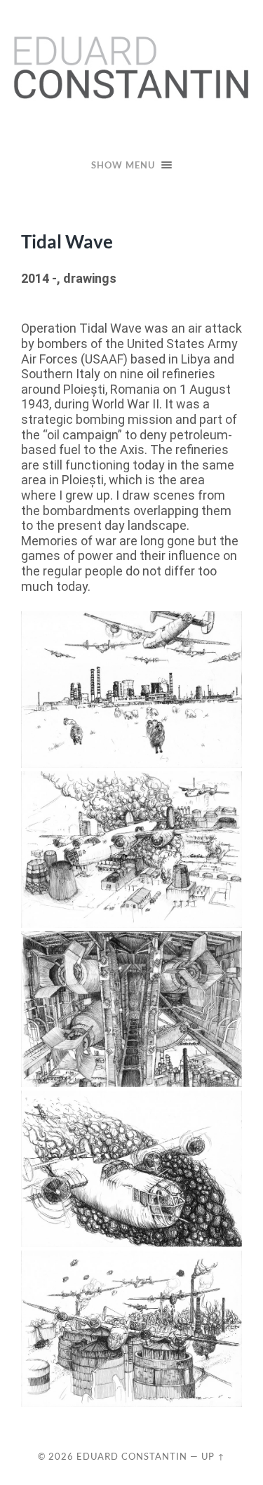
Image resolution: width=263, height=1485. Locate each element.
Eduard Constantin (131, 1456)
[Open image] (131, 689)
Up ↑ (213, 1456)
